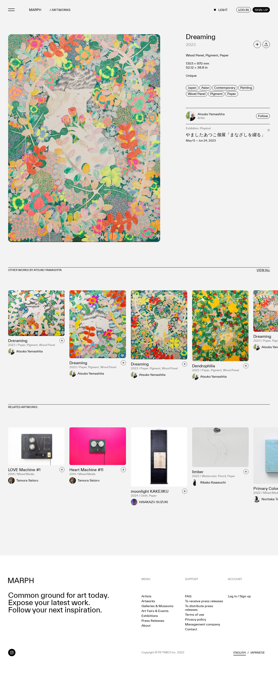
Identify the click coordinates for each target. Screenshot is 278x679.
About (146, 625)
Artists (146, 596)
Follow (263, 116)
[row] (192, 87)
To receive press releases (204, 601)
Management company (202, 624)
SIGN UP (261, 10)
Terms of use (194, 614)
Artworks (148, 601)
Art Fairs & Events (155, 611)
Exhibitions (149, 616)
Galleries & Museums (157, 606)
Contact (191, 629)
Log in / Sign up (239, 596)
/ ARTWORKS (60, 9)
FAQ (188, 596)
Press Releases (152, 620)
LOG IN (243, 10)
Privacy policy (195, 619)
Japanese (257, 652)
